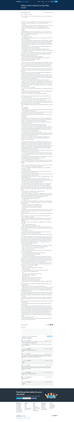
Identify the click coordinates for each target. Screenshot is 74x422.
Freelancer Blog (35, 410)
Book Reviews (52, 404)
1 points (25, 340)
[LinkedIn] (54, 415)
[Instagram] (53, 415)
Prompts (39, 1)
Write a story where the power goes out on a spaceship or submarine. (40, 16)
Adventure (30, 14)
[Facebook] (55, 415)
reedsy (21, 1)
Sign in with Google (26, 398)
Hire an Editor (18, 405)
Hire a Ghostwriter (19, 409)
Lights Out (25, 17)
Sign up (53, 1)
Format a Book (43, 408)
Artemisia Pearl (29, 340)
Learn (46, 1)
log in (29, 336)
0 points (26, 360)
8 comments (50, 12)
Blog (33, 404)
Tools (49, 1)
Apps (27, 1)
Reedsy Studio (43, 404)
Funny (22, 14)
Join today (19, 398)
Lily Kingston (29, 348)
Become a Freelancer (28, 408)
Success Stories (27, 409)
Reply (22, 346)
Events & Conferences (36, 408)
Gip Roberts (28, 365)
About (26, 404)
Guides (34, 405)
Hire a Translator (19, 410)
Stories (42, 1)
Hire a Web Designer (19, 411)
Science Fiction (26, 14)
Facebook (33, 398)
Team (25, 405)
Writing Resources (44, 409)
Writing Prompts (52, 405)
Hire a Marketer (18, 408)
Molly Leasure (28, 353)
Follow (29, 12)
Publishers (51, 408)
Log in (56, 1)
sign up (26, 336)
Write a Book (43, 405)
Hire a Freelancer (19, 404)
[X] (51, 415)
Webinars (34, 409)
